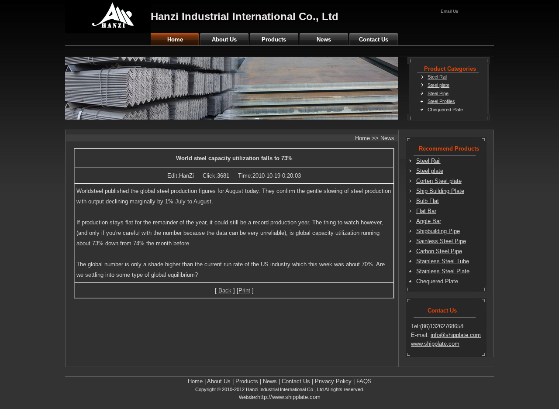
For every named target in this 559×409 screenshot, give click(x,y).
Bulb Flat (427, 201)
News (324, 39)
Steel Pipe (438, 93)
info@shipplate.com (456, 335)
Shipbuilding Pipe (438, 231)
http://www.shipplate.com (289, 397)
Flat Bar (426, 211)
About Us (224, 39)
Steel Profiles (441, 101)
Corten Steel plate (439, 181)
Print (244, 290)
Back (224, 290)
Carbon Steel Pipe (439, 251)
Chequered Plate (445, 109)
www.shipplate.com (435, 343)
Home (175, 39)
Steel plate (438, 85)
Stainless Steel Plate (442, 271)
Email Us (449, 11)
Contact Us (373, 39)
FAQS (364, 381)
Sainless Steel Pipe (441, 241)
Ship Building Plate (440, 191)
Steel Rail (437, 76)
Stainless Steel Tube (442, 261)
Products (274, 39)
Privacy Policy (333, 381)
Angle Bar (428, 221)
